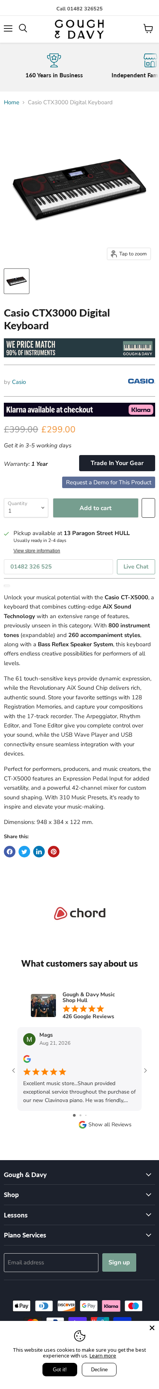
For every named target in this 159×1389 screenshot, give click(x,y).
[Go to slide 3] (85, 1115)
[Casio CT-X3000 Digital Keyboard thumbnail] (16, 281)
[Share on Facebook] (9, 851)
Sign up (119, 1262)
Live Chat (136, 566)
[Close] (152, 1328)
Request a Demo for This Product (108, 482)
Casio (19, 382)
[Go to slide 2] (80, 1115)
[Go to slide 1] (74, 1115)
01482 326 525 (31, 566)
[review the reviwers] (27, 1061)
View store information (37, 551)
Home (11, 102)
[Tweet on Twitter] (24, 851)
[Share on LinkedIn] (39, 851)
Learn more (103, 1355)
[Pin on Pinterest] (53, 851)
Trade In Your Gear (117, 463)
